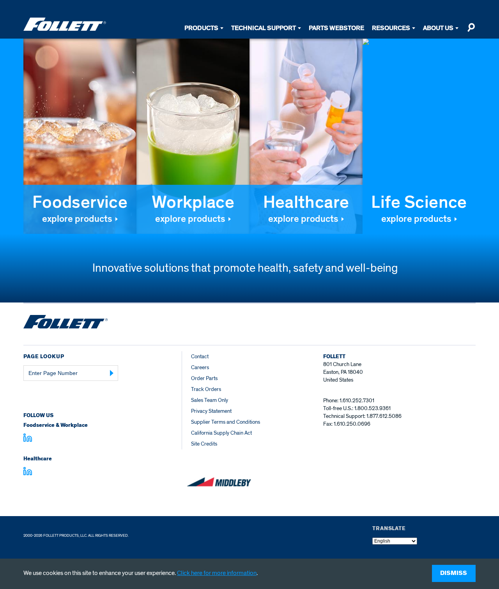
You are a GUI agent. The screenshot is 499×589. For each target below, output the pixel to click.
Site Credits (204, 443)
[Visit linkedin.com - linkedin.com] (27, 472)
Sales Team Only (209, 400)
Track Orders (206, 389)
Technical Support (263, 28)
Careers (200, 367)
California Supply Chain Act (221, 433)
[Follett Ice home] (65, 323)
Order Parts (204, 378)
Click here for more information (217, 573)
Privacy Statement (211, 411)
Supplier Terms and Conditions (225, 422)
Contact (200, 356)
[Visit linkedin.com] (27, 438)
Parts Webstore (336, 28)
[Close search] (471, 31)
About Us (438, 28)
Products (201, 28)
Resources (391, 28)
